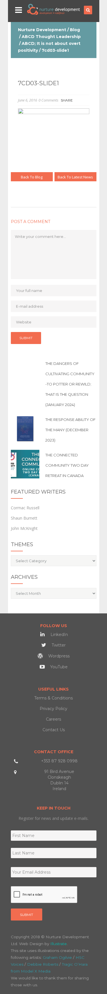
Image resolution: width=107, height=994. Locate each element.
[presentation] (44, 894)
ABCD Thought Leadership (51, 36)
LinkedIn (58, 634)
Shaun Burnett (24, 518)
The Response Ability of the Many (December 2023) (70, 429)
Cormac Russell (25, 507)
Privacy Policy (53, 708)
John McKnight (24, 528)
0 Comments (48, 100)
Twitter (58, 645)
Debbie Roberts (42, 964)
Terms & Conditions (53, 698)
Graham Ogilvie (57, 957)
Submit (26, 915)
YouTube (58, 666)
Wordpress (58, 656)
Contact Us (54, 729)
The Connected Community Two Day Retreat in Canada (67, 465)
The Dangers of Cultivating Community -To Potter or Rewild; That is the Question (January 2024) (69, 384)
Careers (53, 719)
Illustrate (58, 943)
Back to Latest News (75, 177)
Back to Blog (32, 177)
